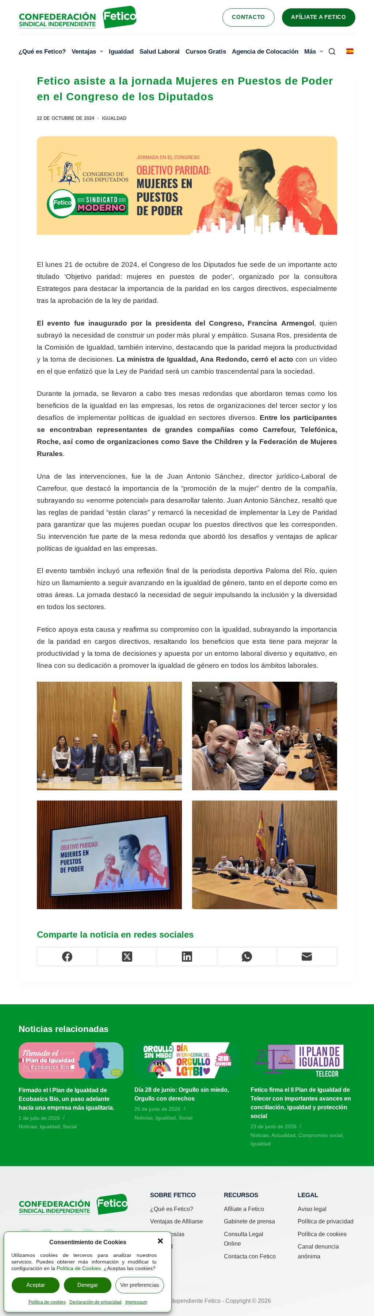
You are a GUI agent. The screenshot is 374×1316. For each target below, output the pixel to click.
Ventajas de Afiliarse (176, 1221)
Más (310, 51)
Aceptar (35, 1285)
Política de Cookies (79, 1268)
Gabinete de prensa (249, 1221)
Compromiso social (320, 1135)
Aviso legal (312, 1209)
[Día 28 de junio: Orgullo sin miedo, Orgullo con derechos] (186, 1060)
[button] (160, 1241)
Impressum (136, 1302)
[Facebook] (67, 956)
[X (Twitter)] (127, 956)
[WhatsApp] (247, 956)
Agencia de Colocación (265, 51)
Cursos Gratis (206, 51)
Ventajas (84, 51)
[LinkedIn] (187, 956)
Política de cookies (47, 1302)
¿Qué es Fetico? (42, 51)
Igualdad (121, 51)
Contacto (248, 17)
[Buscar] (332, 51)
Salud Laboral (160, 51)
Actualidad (283, 1135)
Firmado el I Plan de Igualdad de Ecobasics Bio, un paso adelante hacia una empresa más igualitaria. (66, 1099)
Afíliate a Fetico (318, 17)
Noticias (28, 1126)
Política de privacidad (326, 1221)
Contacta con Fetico (250, 1256)
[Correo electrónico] (307, 956)
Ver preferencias (139, 1285)
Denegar (87, 1285)
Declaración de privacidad (95, 1302)
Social (70, 1126)
